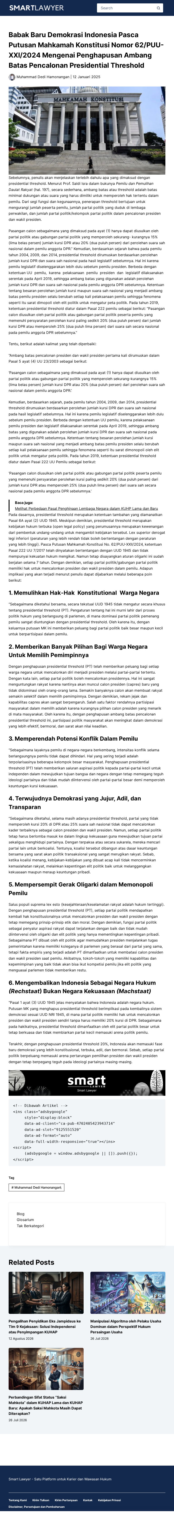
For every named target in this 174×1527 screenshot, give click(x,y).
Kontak (87, 1500)
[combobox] (125, 7)
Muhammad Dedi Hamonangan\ (36, 1187)
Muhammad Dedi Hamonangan (42, 77)
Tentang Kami (18, 1500)
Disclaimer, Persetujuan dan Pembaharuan (37, 1506)
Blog (20, 1213)
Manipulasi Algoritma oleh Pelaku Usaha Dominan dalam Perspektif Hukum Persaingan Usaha (125, 1326)
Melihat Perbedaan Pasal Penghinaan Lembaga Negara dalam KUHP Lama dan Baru (86, 508)
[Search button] (159, 8)
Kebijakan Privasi (109, 1500)
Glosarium (25, 1219)
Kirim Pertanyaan (66, 1500)
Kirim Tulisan (40, 1500)
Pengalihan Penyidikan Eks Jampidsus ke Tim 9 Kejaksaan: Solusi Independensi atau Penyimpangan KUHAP (45, 1326)
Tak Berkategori (30, 1226)
